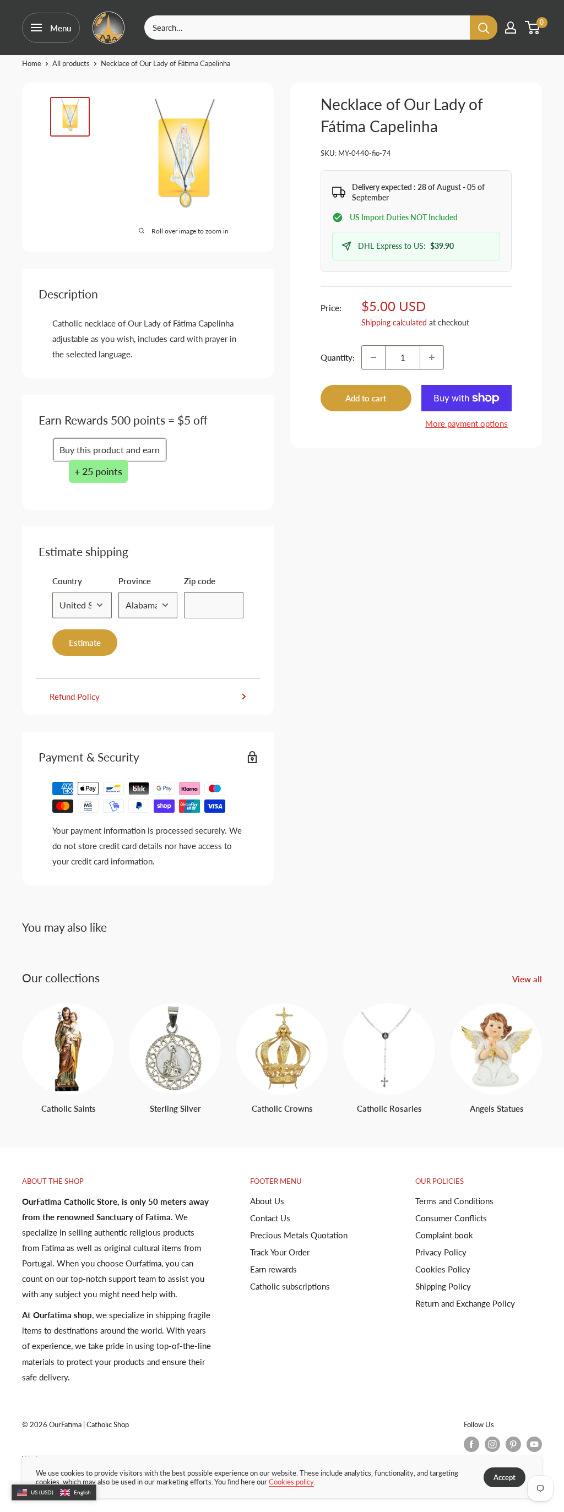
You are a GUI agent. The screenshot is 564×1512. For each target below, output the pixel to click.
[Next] (541, 1048)
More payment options (466, 423)
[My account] (510, 27)
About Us (267, 1201)
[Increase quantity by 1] (431, 357)
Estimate (85, 643)
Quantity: (338, 357)
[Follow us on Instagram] (492, 1444)
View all (528, 979)
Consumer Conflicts (451, 1218)
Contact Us (270, 1218)
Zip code (199, 581)
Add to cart (365, 398)
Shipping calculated (394, 322)
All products (71, 63)
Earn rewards (273, 1269)
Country (67, 581)
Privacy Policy (441, 1252)
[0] (533, 27)
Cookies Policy (442, 1269)
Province (134, 581)
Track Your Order (280, 1252)
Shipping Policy (443, 1286)
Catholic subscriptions (290, 1286)
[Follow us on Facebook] (471, 1444)
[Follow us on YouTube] (534, 1444)
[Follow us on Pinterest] (513, 1444)
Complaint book (444, 1235)
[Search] (483, 27)
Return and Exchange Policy (465, 1303)
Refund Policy (75, 696)
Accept (505, 1477)
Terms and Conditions (454, 1201)
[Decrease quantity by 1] (373, 357)
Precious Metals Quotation (299, 1235)
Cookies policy (291, 1481)
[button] (54, 1492)
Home (31, 63)
